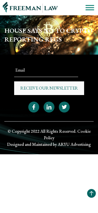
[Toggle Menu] (89, 7)
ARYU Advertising (74, 144)
